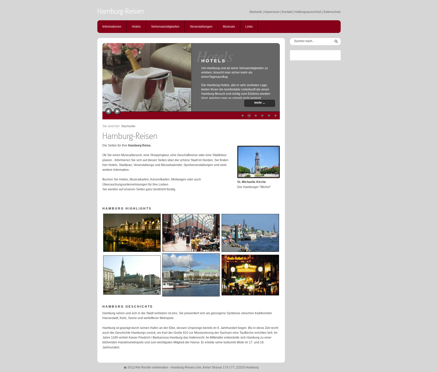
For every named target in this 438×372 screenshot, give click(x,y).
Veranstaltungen (201, 26)
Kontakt (287, 12)
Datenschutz (332, 12)
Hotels (136, 26)
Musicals (229, 26)
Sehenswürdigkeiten (165, 26)
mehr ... (259, 102)
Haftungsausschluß (308, 12)
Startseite (255, 12)
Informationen (111, 26)
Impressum (272, 12)
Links (249, 26)
